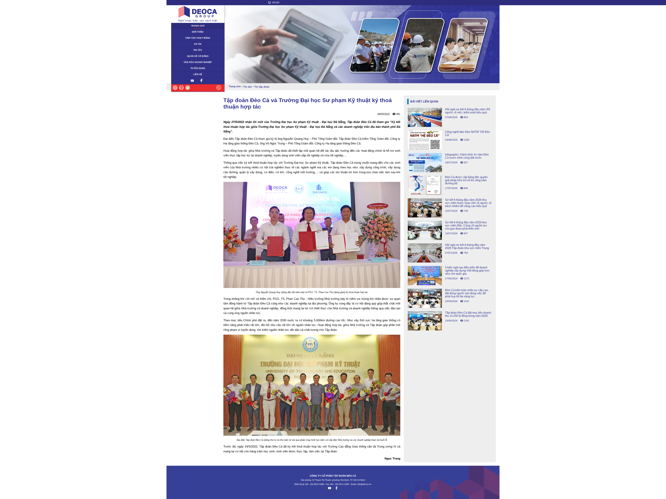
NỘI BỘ (275, 2)
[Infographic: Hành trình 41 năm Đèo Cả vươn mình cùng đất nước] (449, 171)
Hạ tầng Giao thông (183, 44)
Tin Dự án (178, 50)
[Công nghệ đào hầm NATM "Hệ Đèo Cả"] (449, 148)
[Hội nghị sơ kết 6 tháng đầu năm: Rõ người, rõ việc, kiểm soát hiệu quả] (449, 125)
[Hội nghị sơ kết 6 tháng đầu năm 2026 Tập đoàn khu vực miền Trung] (449, 261)
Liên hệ (197, 74)
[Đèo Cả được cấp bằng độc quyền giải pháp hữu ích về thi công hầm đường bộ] (449, 193)
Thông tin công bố (182, 56)
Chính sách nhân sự (183, 68)
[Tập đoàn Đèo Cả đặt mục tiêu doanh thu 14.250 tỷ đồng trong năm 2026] (449, 329)
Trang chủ (198, 26)
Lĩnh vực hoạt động (197, 38)
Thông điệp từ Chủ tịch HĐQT (188, 32)
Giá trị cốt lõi (179, 62)
